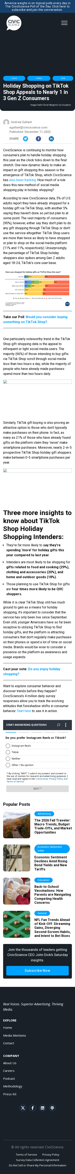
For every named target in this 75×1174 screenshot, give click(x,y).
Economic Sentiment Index (50, 849)
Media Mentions (14, 1035)
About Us (9, 1063)
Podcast (9, 1078)
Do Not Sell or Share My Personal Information (37, 1165)
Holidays (39, 78)
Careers (9, 1071)
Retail (63, 78)
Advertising (44, 813)
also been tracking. (22, 180)
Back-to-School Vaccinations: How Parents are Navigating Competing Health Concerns (52, 895)
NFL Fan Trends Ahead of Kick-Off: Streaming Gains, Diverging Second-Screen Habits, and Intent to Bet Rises (52, 928)
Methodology (12, 1086)
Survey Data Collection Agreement (37, 1160)
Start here (24, 711)
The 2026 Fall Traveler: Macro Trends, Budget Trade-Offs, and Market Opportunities (53, 826)
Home (7, 1027)
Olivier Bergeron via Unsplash (57, 105)
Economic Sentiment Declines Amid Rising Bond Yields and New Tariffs (50, 863)
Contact (8, 1043)
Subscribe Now (37, 971)
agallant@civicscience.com (28, 127)
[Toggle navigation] (64, 23)
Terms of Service (26, 1154)
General (14, 78)
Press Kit (9, 1094)
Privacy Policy (50, 1154)
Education (43, 880)
